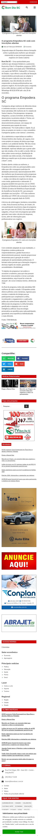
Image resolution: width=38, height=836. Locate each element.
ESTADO (13, 810)
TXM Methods (30, 69)
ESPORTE (5, 810)
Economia (28, 46)
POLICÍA (26, 810)
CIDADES (18, 803)
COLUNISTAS (27, 803)
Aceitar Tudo (19, 831)
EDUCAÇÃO (28, 806)
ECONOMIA (18, 806)
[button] (34, 7)
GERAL (20, 810)
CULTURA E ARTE (7, 806)
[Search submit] (26, 406)
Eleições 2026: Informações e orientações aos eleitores (18, 475)
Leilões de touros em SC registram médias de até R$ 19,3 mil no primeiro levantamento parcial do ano (27, 392)
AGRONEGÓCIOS (7, 803)
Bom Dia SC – (7, 61)
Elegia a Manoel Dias (8, 455)
